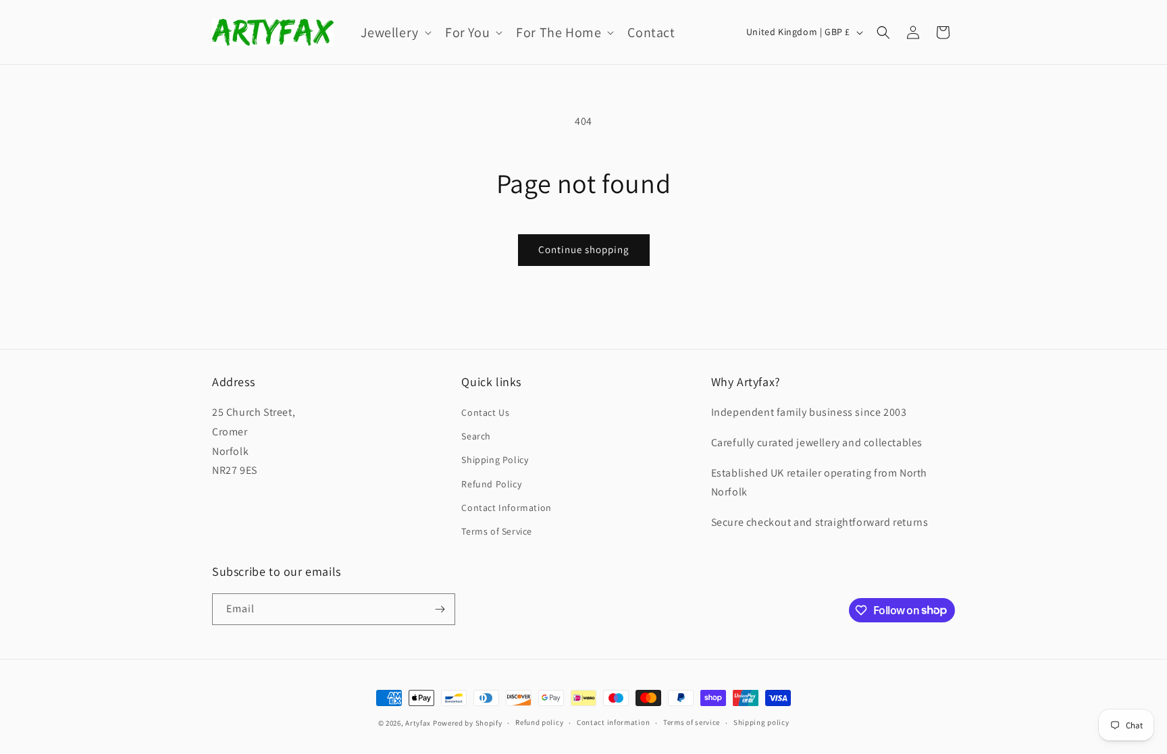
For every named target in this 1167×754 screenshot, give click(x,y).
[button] (395, 32)
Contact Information (506, 508)
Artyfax (418, 723)
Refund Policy (491, 484)
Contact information (613, 722)
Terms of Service (496, 531)
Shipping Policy (494, 460)
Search (476, 436)
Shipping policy (761, 722)
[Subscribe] (440, 609)
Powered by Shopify (467, 723)
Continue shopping (583, 249)
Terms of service (691, 722)
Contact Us (485, 412)
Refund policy (539, 722)
